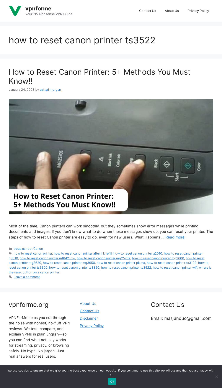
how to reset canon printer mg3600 (158, 258)
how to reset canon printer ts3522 (126, 267)
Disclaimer (89, 318)
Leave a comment (27, 277)
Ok (112, 381)
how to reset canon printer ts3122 (171, 263)
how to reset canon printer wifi (175, 267)
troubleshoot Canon (28, 248)
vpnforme (38, 8)
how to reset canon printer (33, 253)
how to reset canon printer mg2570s (103, 258)
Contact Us (147, 11)
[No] (216, 376)
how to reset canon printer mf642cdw (47, 258)
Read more (174, 237)
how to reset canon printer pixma (121, 263)
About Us (172, 11)
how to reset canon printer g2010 (137, 253)
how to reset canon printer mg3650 (69, 263)
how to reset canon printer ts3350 (74, 267)
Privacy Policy (198, 11)
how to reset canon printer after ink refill (83, 253)
